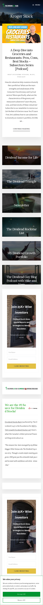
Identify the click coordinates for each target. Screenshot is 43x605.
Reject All (21, 600)
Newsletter (21, 205)
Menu (37, 5)
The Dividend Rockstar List (21, 231)
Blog (32, 74)
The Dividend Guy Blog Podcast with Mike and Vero (21, 280)
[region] (21, 590)
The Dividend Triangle (21, 181)
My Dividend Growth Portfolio (21, 255)
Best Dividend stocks (18, 74)
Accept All (21, 594)
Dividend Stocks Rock (13, 422)
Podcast (21, 77)
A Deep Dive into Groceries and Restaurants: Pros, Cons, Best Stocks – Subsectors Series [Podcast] (21, 59)
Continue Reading (21, 129)
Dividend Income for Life (21, 158)
